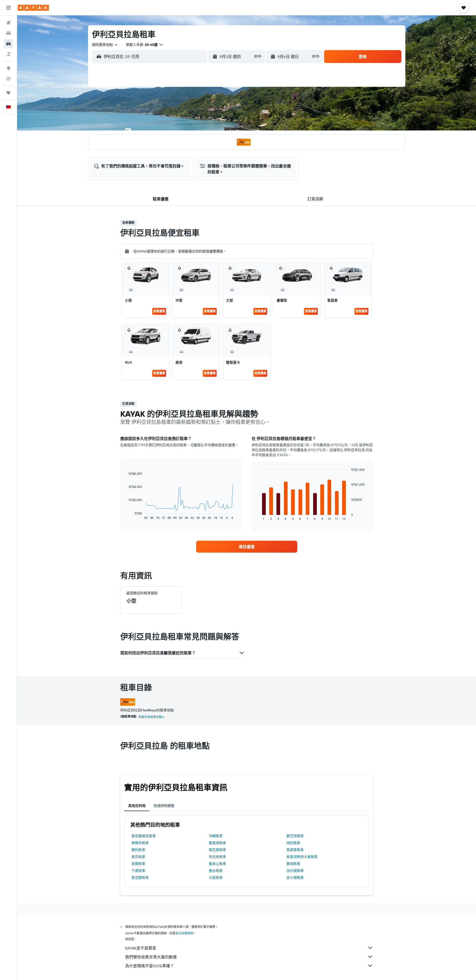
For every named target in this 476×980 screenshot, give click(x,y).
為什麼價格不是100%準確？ (149, 965)
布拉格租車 (217, 856)
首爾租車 (138, 863)
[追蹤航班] (8, 79)
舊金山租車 (217, 863)
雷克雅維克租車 (143, 836)
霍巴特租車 (295, 836)
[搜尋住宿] (8, 33)
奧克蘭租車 (140, 877)
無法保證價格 (184, 933)
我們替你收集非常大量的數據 (151, 956)
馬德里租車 (295, 850)
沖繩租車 (216, 836)
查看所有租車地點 (150, 717)
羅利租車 (138, 850)
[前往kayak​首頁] (33, 8)
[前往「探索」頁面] (8, 68)
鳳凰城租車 (217, 843)
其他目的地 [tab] (137, 805)
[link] (246, 547)
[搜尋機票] (8, 23)
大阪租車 (216, 877)
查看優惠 (159, 311)
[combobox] (105, 44)
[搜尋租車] (8, 44)
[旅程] (8, 93)
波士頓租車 (295, 877)
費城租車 (293, 863)
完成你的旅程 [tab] (163, 805)
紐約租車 (293, 843)
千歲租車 (138, 870)
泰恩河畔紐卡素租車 (302, 856)
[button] (8, 7)
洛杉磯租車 (295, 870)
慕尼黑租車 (217, 850)
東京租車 (138, 856)
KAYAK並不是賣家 (140, 948)
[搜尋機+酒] (8, 54)
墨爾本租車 (140, 843)
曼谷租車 (216, 870)
